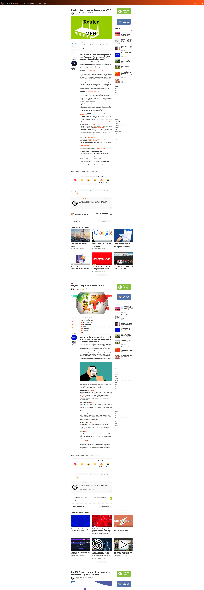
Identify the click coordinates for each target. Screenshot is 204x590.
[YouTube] (201, 1)
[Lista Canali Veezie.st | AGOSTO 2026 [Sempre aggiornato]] (123, 544)
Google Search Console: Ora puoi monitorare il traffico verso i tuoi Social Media (101, 245)
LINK (92, 390)
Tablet (116, 137)
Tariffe (116, 139)
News (116, 115)
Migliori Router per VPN (87, 48)
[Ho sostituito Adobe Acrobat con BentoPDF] (74, 63)
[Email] (83, 14)
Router (88, 171)
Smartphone (117, 125)
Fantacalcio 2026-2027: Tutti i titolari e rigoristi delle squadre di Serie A (126, 60)
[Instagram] (199, 1)
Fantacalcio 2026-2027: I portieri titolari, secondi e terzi (126, 66)
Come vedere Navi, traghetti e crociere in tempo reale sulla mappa (79, 245)
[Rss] (202, 1)
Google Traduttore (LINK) (87, 322)
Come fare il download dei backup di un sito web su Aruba (80, 267)
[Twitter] (197, 1)
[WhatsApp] (78, 14)
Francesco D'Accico (79, 12)
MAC (116, 111)
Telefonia (116, 141)
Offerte (116, 117)
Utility (93, 455)
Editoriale (116, 102)
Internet (78, 171)
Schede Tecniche (117, 121)
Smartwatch (117, 127)
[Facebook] (196, 1)
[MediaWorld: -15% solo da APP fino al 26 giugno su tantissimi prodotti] (102, 258)
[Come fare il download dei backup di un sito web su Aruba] (80, 258)
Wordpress (116, 150)
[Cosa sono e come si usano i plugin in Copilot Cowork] (123, 521)
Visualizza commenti (105, 221)
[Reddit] (81, 14)
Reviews (116, 119)
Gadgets (116, 104)
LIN (86, 441)
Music (116, 113)
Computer (116, 96)
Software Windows (118, 131)
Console (116, 98)
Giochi (116, 106)
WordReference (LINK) (86, 328)
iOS (81, 395)
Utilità (88, 455)
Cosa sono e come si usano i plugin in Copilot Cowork (121, 529)
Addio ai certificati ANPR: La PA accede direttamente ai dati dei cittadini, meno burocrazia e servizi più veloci (123, 246)
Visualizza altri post (107, 198)
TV (115, 143)
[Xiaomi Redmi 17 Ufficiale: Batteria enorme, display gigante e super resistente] (117, 48)
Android (116, 88)
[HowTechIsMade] (9, 3)
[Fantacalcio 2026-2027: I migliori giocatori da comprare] (117, 55)
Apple (116, 92)
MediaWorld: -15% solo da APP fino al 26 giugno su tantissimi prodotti (101, 268)
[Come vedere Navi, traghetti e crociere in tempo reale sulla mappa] (80, 235)
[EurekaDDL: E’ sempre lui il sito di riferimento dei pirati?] (123, 258)
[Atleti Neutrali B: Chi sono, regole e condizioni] (117, 81)
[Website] (110, 207)
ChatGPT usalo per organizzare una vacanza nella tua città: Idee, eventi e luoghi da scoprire (101, 553)
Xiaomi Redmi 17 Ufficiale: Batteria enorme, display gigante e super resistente (126, 47)
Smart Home (117, 123)
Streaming (116, 135)
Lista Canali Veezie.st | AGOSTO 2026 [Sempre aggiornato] (123, 552)
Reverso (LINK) (85, 332)
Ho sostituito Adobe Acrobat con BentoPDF (74, 68)
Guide (116, 108)
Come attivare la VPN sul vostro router (90, 50)
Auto (116, 94)
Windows (116, 148)
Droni (116, 100)
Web (97, 171)
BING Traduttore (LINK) (87, 324)
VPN (93, 171)
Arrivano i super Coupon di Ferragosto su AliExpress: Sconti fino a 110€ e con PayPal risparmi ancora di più (126, 73)
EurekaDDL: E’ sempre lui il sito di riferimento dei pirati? (123, 267)
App (115, 90)
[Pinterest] (198, 1)
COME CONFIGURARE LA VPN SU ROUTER (94, 70)
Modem (83, 171)
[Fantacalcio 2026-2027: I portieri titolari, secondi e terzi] (117, 67)
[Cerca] (202, 3)
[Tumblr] (79, 14)
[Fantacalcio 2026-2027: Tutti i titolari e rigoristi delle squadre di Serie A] (117, 61)
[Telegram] (82, 14)
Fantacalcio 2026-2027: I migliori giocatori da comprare (126, 54)
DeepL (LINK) (85, 330)
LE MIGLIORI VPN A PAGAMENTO (92, 91)
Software (116, 129)
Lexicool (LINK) (85, 326)
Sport (116, 133)
